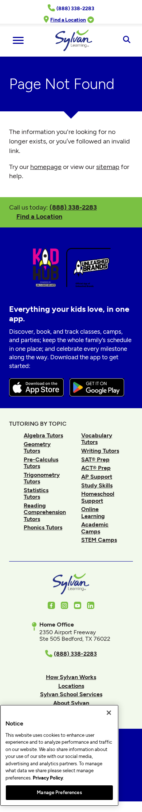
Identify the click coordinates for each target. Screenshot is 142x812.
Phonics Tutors (43, 527)
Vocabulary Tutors (96, 438)
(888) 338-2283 (73, 207)
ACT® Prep (96, 467)
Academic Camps (95, 528)
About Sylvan (71, 703)
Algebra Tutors (43, 435)
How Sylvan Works (71, 677)
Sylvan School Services (71, 694)
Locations (71, 685)
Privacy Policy (48, 778)
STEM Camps (99, 539)
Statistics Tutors (36, 493)
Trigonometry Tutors (42, 478)
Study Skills (97, 485)
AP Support (96, 476)
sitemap (107, 167)
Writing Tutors (100, 450)
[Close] (109, 713)
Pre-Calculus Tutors (41, 463)
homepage (46, 167)
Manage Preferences (59, 792)
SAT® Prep (95, 459)
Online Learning (93, 512)
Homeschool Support (97, 497)
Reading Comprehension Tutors (45, 512)
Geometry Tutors (37, 447)
